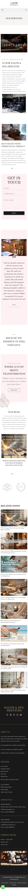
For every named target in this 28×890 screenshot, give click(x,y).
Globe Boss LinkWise (17, 888)
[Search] (26, 10)
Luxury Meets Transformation (14, 370)
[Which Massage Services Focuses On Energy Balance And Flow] (14, 446)
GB (17, 879)
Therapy (21, 457)
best (3, 424)
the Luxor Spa (12, 418)
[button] (12, 168)
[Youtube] (21, 715)
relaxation (22, 428)
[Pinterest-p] (14, 715)
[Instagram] (17, 715)
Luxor (13, 87)
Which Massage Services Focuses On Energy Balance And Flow (14, 463)
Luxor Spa (10, 384)
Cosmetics (7, 457)
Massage (14, 457)
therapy (12, 85)
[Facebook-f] (7, 715)
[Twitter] (10, 715)
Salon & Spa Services (14, 709)
